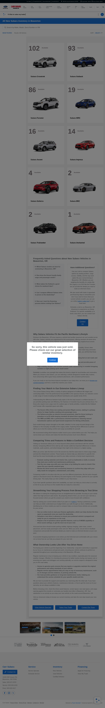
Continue (52, 360)
